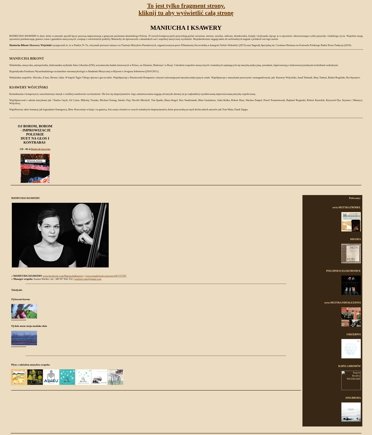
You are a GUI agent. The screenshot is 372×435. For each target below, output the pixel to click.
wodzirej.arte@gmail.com (87, 278)
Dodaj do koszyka (40, 149)
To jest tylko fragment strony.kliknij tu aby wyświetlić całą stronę (186, 9)
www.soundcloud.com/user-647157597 (106, 275)
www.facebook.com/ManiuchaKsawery (63, 275)
